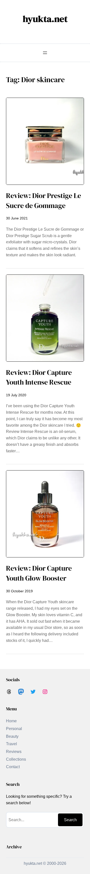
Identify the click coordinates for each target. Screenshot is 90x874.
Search (70, 820)
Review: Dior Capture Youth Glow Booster (39, 573)
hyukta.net (45, 18)
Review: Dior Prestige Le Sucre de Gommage (43, 200)
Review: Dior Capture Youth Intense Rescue (39, 377)
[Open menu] (45, 53)
